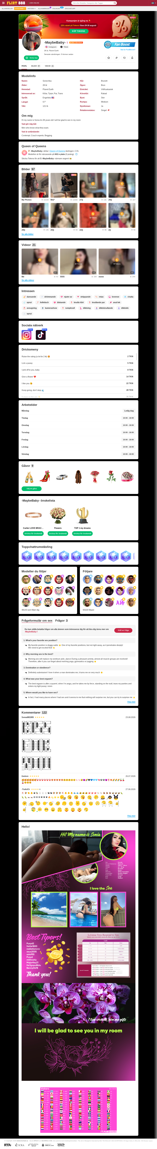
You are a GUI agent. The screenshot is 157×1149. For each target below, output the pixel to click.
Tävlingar (56, 8)
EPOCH (36, 1141)
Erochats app (70, 8)
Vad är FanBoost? (127, 50)
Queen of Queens (57, 151)
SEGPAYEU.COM (46, 1141)
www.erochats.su (22, 1141)
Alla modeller (7, 8)
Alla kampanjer (44, 8)
